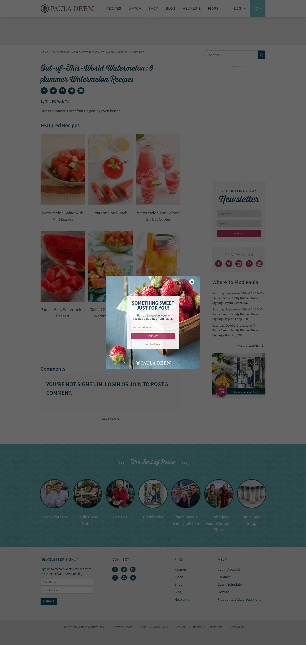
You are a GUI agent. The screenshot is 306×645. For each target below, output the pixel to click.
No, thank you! (152, 344)
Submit (153, 336)
